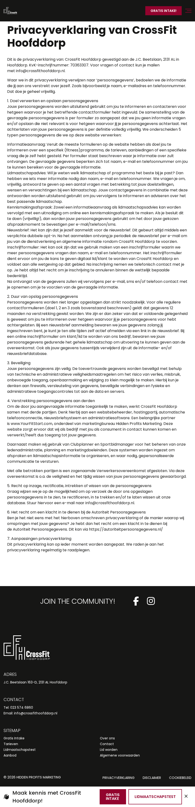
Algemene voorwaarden (120, 755)
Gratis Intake (14, 738)
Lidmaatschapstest (20, 749)
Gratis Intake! (163, 10)
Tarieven (11, 744)
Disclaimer (152, 777)
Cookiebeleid (180, 777)
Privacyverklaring (118, 777)
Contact (107, 744)
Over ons (107, 738)
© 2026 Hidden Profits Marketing (32, 777)
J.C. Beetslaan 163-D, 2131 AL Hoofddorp (35, 682)
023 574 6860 (21, 707)
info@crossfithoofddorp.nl (35, 713)
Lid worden (108, 749)
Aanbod (10, 755)
